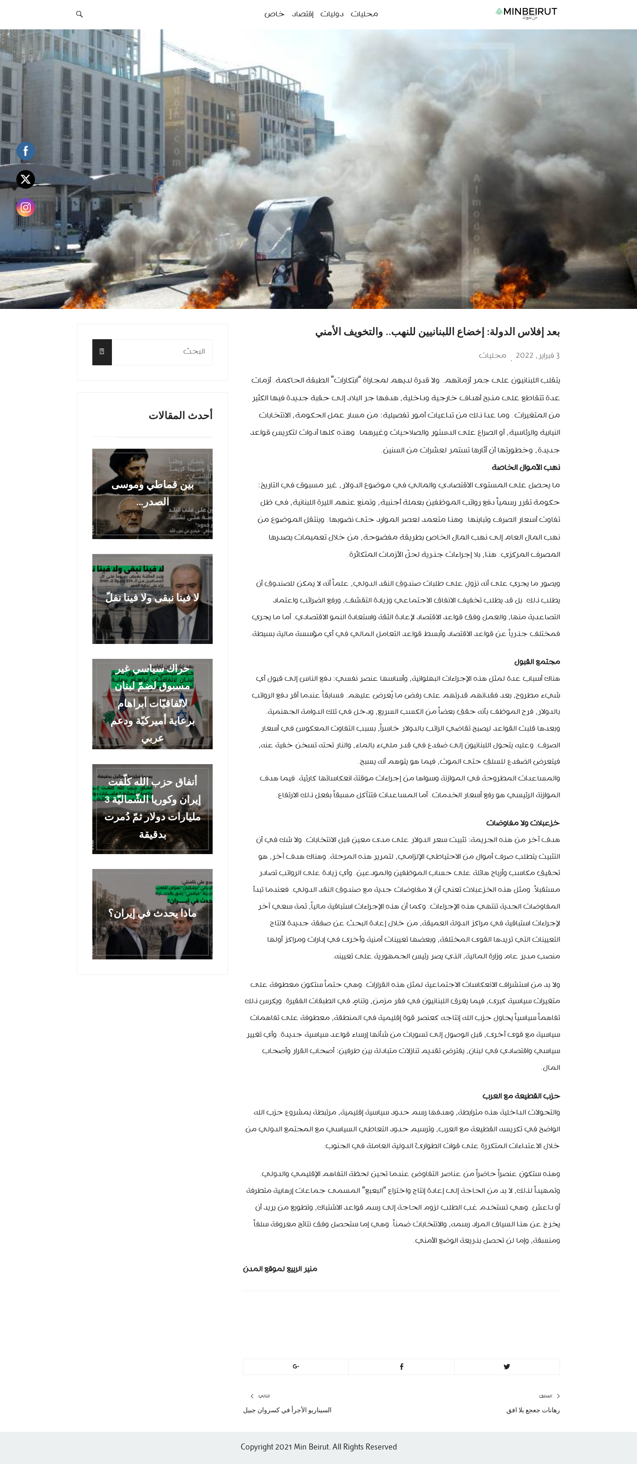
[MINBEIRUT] (505, 13)
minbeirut (483, 1311)
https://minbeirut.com (455, 1333)
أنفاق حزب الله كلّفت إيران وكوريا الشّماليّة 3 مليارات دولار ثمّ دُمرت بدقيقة (152, 809)
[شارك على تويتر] (507, 1367)
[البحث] (102, 352)
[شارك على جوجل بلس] (295, 1367)
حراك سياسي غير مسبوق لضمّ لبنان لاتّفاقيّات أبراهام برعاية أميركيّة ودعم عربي (153, 704)
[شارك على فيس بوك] (401, 1367)
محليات (492, 356)
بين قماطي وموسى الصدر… (152, 494)
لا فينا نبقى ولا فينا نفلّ (152, 599)
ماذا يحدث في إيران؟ (152, 914)
